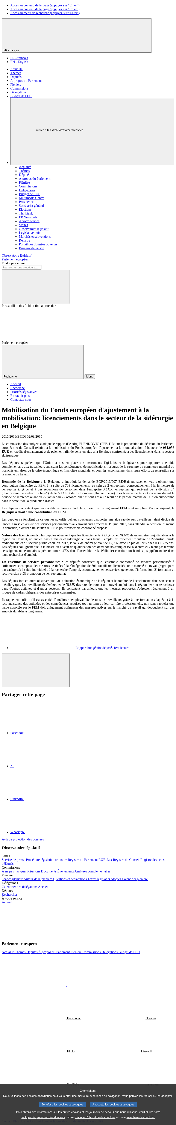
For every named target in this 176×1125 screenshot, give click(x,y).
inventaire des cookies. (141, 1117)
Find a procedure (13, 263)
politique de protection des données (43, 1117)
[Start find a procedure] (36, 287)
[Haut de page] (36, 670)
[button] (66, 935)
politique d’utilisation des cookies (94, 1117)
